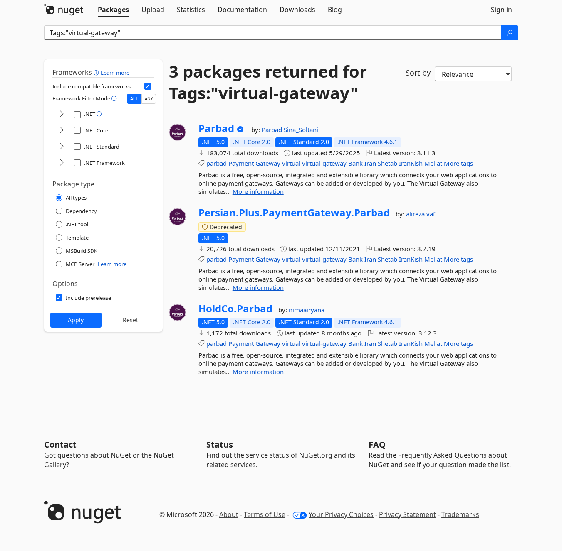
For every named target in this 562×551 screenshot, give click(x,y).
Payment (241, 163)
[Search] (509, 32)
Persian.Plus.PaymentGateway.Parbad (294, 212)
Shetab (387, 163)
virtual (291, 163)
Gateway (267, 163)
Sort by (418, 73)
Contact (60, 444)
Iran (370, 163)
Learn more (115, 72)
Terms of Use (264, 514)
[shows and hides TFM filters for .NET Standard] (61, 147)
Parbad (216, 128)
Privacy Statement (407, 514)
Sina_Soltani (301, 129)
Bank (355, 163)
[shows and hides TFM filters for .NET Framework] (61, 163)
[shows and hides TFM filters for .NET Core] (61, 130)
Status (219, 444)
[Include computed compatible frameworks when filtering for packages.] (147, 86)
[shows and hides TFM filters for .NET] (61, 114)
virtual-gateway (324, 163)
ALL (134, 99)
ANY (149, 99)
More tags (458, 163)
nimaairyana (306, 310)
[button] (97, 72)
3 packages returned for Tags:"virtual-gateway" (268, 82)
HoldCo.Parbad (235, 308)
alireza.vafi (421, 214)
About (228, 514)
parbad (216, 163)
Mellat (433, 163)
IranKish (411, 163)
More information (258, 191)
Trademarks (460, 514)
